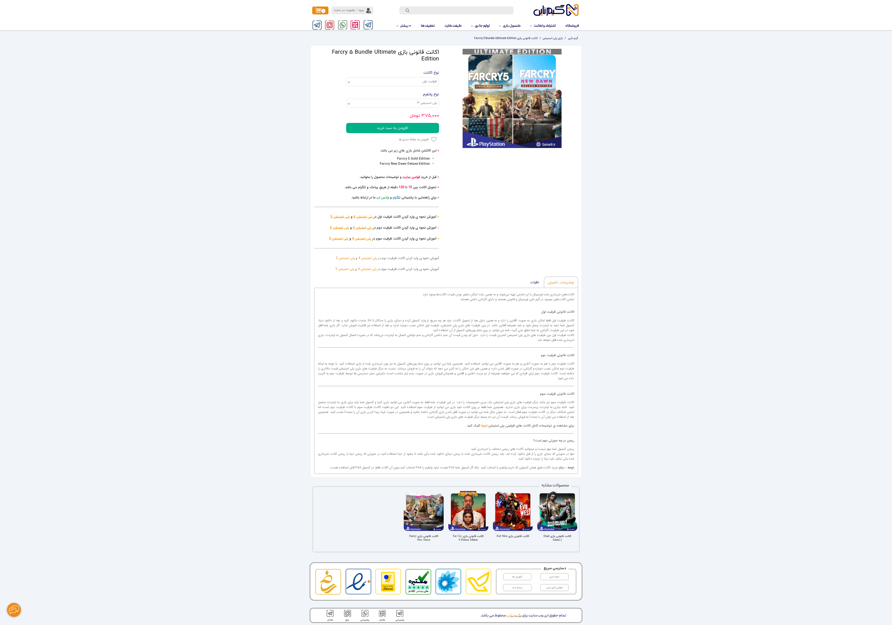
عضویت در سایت (344, 10)
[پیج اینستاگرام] (329, 25)
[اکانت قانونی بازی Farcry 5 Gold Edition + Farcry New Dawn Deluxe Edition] (512, 98)
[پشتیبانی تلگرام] (368, 25)
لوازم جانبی (482, 26)
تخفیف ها (428, 26)
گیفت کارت (453, 26)
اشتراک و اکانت (545, 26)
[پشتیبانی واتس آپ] (342, 25)
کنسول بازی (512, 26)
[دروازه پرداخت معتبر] (388, 591)
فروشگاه (572, 26)
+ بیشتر (405, 26)
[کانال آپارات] (355, 25)
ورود (361, 10)
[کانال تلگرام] (317, 25)
